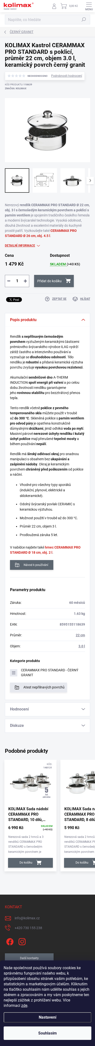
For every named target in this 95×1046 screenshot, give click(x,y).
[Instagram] (21, 940)
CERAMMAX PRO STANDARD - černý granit (49, 672)
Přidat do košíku (49, 281)
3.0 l (81, 646)
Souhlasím (47, 1033)
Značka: (15, 88)
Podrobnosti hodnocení (66, 76)
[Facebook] (9, 940)
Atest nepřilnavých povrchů (44, 687)
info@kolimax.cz (27, 918)
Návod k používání (36, 565)
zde (24, 1005)
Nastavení (47, 1017)
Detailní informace (20, 245)
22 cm (80, 635)
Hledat (83, 19)
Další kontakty (29, 958)
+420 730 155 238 (28, 928)
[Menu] (89, 6)
